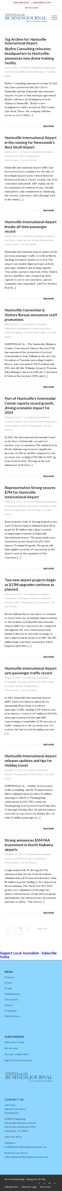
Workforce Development (31, 426)
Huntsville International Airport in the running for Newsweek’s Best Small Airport (31, 142)
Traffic (16, 602)
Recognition (17, 332)
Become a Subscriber (17, 1054)
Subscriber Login (41, 2)
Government (32, 506)
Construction (11, 598)
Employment (36, 67)
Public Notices (12, 1016)
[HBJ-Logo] (26, 17)
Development (11, 506)
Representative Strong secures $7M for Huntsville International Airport (30, 492)
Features (9, 977)
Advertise (10, 1105)
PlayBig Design (17, 1179)
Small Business (12, 994)
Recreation (10, 686)
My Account (32, 8)
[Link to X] (44, 1183)
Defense (26, 67)
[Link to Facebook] (39, 1183)
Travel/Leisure (12, 160)
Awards (26, 152)
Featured (9, 72)
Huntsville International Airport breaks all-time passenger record (31, 226)
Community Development (41, 152)
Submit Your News (15, 1109)
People (19, 240)
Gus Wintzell (30, 160)
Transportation (32, 156)
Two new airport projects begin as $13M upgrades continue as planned (30, 584)
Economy (9, 421)
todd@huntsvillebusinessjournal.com (25, 1146)
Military (22, 72)
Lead (16, 72)
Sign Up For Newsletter (19, 1060)
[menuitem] (21, 2)
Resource (9, 774)
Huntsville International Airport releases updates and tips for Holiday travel (31, 760)
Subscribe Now (21, 2)
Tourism (35, 240)
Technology (38, 72)
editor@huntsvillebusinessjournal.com (26, 1156)
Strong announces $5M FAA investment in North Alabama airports (29, 845)
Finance (9, 1005)
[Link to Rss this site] (54, 1183)
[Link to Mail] (49, 1183)
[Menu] (52, 17)
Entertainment (23, 328)
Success (26, 240)
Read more (48, 126)
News (29, 72)
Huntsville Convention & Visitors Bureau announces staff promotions (31, 315)
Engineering (49, 67)
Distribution (12, 1113)
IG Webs (41, 1179)
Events (8, 982)
